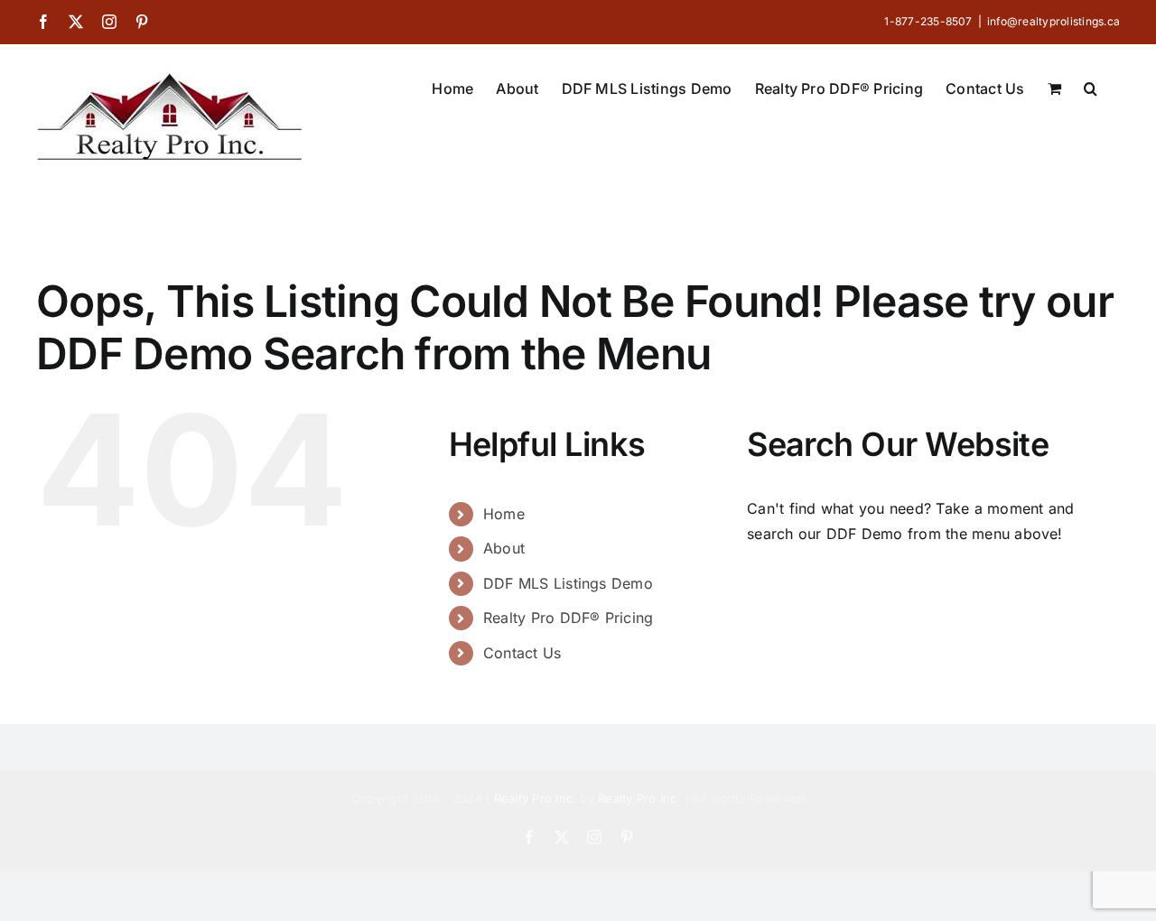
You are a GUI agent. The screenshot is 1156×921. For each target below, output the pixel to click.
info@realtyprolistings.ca (1053, 21)
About (504, 548)
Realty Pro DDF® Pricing (568, 618)
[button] (1090, 86)
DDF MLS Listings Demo (568, 583)
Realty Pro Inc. (535, 798)
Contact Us (522, 653)
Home (504, 514)
